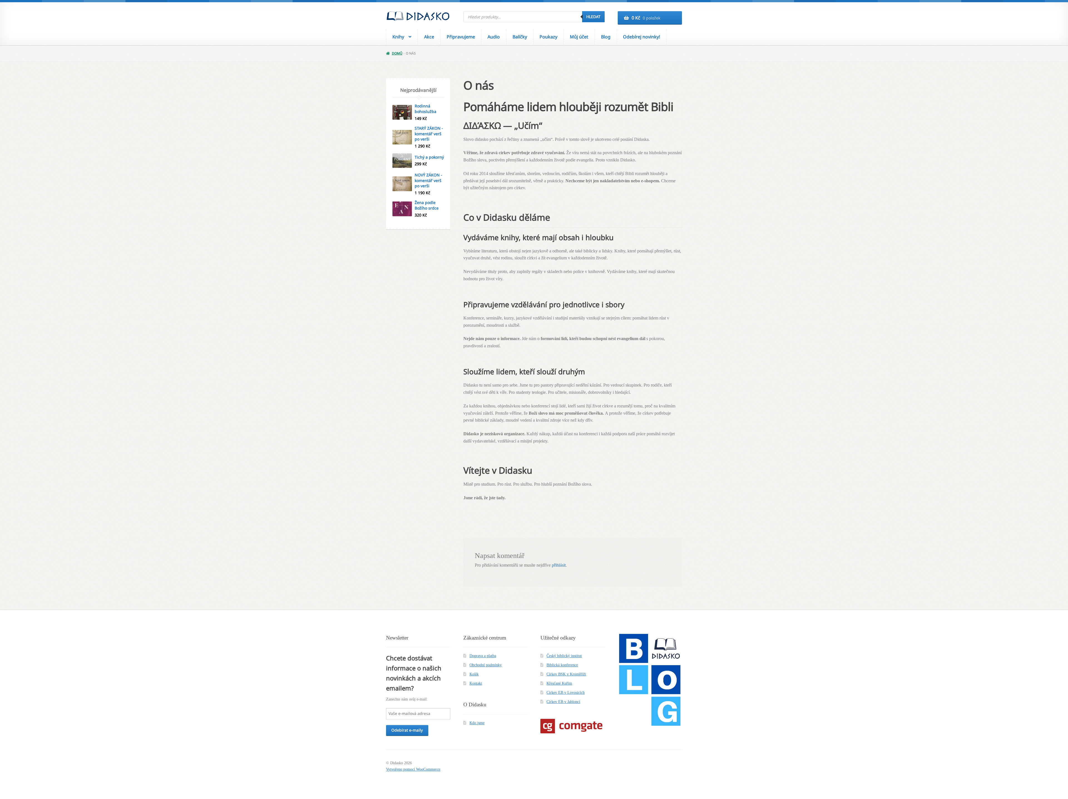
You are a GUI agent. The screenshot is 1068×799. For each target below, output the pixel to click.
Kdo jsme (476, 723)
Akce (429, 37)
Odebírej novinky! (641, 37)
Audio (494, 37)
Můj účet (579, 37)
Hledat (593, 16)
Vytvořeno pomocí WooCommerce (413, 769)
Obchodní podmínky (485, 665)
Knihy (398, 37)
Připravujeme (461, 37)
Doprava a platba (482, 656)
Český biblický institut (564, 656)
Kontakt (475, 683)
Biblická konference (562, 665)
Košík (474, 674)
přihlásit (559, 565)
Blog (605, 37)
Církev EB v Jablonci (563, 702)
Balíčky (520, 37)
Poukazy (548, 37)
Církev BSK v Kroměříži (566, 674)
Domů (397, 53)
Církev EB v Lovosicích (566, 692)
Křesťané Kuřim (559, 683)
